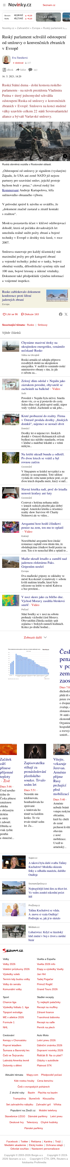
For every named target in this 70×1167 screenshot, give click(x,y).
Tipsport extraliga (12, 1012)
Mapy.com (32, 1074)
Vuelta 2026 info (46, 964)
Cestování (26, 467)
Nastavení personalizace (46, 1148)
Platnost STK (44, 1065)
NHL (5, 1027)
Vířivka (57, 1104)
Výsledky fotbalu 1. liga (16, 1007)
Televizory (32, 1122)
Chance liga (9, 1002)
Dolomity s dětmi (12, 1065)
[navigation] (4, 5)
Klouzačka (48, 1098)
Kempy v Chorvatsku (14, 1040)
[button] (35, 141)
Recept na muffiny (47, 1007)
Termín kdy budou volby (16, 979)
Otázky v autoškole (48, 1060)
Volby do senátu (12, 984)
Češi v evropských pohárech (34, 1086)
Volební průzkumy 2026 (16, 969)
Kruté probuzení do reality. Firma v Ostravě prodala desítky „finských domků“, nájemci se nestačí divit (44, 420)
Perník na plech (46, 1027)
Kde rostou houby (24, 1080)
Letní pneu (56, 1116)
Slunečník (34, 1098)
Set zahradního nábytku (19, 1104)
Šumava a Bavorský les (16, 1050)
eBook (10, 69)
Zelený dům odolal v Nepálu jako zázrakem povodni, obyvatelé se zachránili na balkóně (43, 385)
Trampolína (19, 1098)
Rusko (30, 324)
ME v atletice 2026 (13, 1017)
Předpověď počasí (51, 1074)
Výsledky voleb (11, 974)
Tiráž (58, 1141)
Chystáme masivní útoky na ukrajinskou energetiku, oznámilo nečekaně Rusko (43, 346)
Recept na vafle (46, 1022)
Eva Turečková (19, 57)
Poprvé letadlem (12, 1045)
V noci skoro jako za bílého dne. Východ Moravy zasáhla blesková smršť (43, 601)
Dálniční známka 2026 (49, 1045)
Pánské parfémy (33, 1128)
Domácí (25, 428)
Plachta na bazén (48, 1092)
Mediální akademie (15, 1145)
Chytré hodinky (49, 1122)
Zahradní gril (43, 1104)
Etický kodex (36, 1145)
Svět (23, 393)
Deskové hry (17, 1122)
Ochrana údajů (54, 1145)
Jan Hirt (41, 974)
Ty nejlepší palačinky (48, 1002)
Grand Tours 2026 (47, 989)
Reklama (36, 1141)
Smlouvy (42, 324)
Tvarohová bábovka (48, 1017)
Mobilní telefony (48, 1110)
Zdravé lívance (45, 1012)
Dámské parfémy (37, 1116)
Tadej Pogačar (45, 979)
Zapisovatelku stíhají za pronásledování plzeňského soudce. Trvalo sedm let (35, 773)
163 (35, 70)
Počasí (24, 609)
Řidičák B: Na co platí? (50, 1055)
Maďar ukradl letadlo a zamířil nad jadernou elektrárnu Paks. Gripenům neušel (44, 562)
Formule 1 (9, 1022)
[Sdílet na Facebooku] (60, 314)
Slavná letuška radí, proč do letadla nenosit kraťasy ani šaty (44, 491)
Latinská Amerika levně (16, 1060)
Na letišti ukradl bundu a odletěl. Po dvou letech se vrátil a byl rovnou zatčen (42, 458)
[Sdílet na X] (66, 314)
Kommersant (10, 190)
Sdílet (23, 69)
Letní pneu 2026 (46, 1040)
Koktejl (25, 536)
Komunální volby (12, 989)
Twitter (24, 1141)
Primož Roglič (45, 984)
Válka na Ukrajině (30, 355)
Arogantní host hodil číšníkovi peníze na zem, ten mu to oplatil (42, 525)
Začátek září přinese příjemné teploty (6, 768)
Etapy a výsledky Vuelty (50, 969)
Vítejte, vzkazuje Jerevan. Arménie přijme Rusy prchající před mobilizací (61, 776)
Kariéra (48, 1141)
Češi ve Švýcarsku (13, 1055)
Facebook (12, 1141)
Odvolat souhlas (19, 1148)
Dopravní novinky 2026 (50, 1050)
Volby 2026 (9, 964)
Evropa (6, 304)
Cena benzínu (45, 1080)
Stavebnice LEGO (15, 1116)
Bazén (31, 1092)
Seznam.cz (49, 5)
